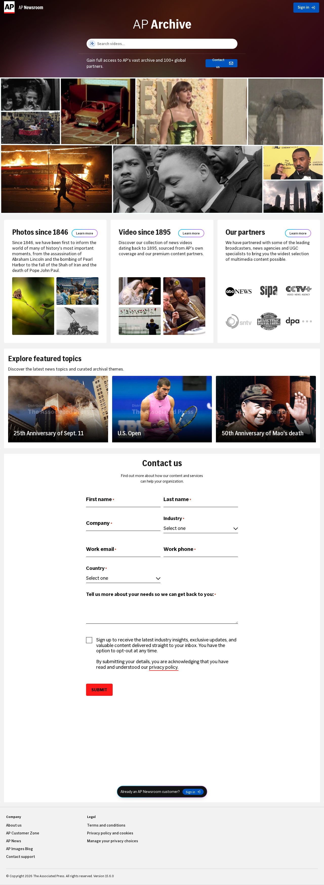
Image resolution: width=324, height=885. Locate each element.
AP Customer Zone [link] (22, 833)
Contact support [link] (20, 856)
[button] (24, 6)
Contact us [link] (218, 63)
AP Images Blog (19, 848)
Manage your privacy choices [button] (112, 841)
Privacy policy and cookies (110, 833)
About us (14, 825)
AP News (13, 841)
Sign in (190, 792)
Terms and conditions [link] (106, 825)
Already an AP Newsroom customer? (150, 791)
